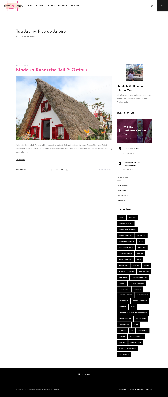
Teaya (136, 325)
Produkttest (124, 289)
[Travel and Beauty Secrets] (13, 6)
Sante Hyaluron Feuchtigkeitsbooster (133, 313)
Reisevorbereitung (140, 301)
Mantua (136, 265)
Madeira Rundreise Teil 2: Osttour (52, 70)
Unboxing (121, 200)
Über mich (62, 6)
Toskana (122, 337)
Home (30, 6)
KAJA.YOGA (141, 247)
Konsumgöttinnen (125, 253)
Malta (139, 259)
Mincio (146, 265)
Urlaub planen (136, 343)
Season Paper (141, 319)
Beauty (39, 6)
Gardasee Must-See (125, 224)
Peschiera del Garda (139, 277)
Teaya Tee (122, 331)
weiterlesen (20, 159)
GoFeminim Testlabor (126, 241)
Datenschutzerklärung (136, 389)
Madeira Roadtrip (125, 259)
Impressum (123, 389)
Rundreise (122, 307)
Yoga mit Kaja (124, 355)
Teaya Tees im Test (131, 149)
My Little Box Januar (126, 271)
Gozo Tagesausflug (126, 247)
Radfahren (137, 289)
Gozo (141, 241)
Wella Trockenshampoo (127, 349)
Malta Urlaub (123, 265)
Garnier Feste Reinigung (127, 230)
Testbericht (142, 331)
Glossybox (141, 235)
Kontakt (75, 6)
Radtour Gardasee (125, 295)
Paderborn (123, 277)
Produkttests (123, 195)
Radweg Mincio (142, 295)
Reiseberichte (22, 65)
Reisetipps (122, 191)
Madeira (140, 253)
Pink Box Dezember (137, 283)
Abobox (121, 218)
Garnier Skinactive (125, 235)
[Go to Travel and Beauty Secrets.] (17, 37)
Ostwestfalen (144, 271)
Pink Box (122, 283)
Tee (132, 331)
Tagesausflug (124, 325)
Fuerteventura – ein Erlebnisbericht (131, 164)
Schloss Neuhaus (125, 319)
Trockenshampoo (136, 337)
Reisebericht (123, 301)
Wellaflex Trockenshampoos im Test (134, 130)
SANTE (133, 307)
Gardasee (132, 218)
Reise (50, 6)
